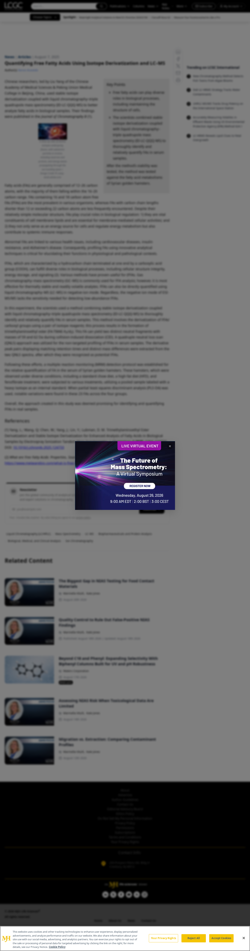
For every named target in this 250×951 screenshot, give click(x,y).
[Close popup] (170, 446)
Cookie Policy (57, 947)
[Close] (243, 938)
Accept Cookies (221, 938)
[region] (125, 938)
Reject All (194, 938)
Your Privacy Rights (163, 938)
